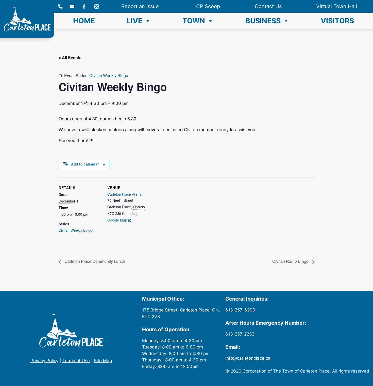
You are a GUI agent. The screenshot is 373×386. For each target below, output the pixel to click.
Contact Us (268, 6)
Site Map (103, 360)
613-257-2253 (240, 334)
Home (84, 20)
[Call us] (60, 6)
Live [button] (134, 20)
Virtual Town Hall (336, 6)
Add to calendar (85, 164)
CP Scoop (208, 6)
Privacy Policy (44, 360)
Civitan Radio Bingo (291, 261)
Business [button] (263, 20)
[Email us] (72, 6)
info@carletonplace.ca (247, 358)
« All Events (70, 57)
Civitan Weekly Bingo (75, 230)
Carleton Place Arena (124, 194)
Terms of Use (76, 360)
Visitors (337, 20)
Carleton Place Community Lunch (94, 261)
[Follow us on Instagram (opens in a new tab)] (84, 6)
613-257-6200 (240, 310)
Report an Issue (140, 6)
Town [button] (193, 20)
